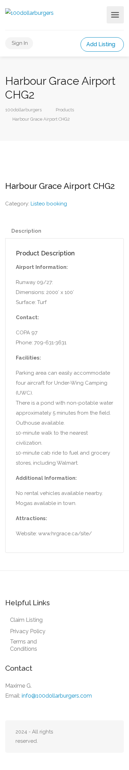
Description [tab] (26, 231)
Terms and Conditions (23, 645)
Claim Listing (26, 620)
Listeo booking (49, 204)
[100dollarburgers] (29, 12)
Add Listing (101, 44)
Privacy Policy (27, 631)
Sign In (20, 43)
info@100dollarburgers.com (57, 695)
